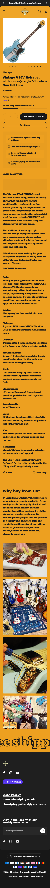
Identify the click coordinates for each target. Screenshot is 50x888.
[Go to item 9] (34, 66)
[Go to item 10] (37, 66)
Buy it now (25, 125)
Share (9, 472)
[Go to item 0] (9, 66)
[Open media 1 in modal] (42, 22)
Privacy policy (24, 876)
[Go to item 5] (21, 66)
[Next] (46, 3)
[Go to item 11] (40, 66)
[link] (24, 804)
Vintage (7, 72)
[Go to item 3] (15, 66)
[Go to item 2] (12, 66)
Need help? (41, 473)
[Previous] (3, 3)
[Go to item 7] (28, 66)
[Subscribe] (42, 830)
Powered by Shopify (37, 872)
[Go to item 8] (31, 66)
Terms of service (37, 876)
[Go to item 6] (25, 66)
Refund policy (12, 876)
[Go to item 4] (18, 66)
